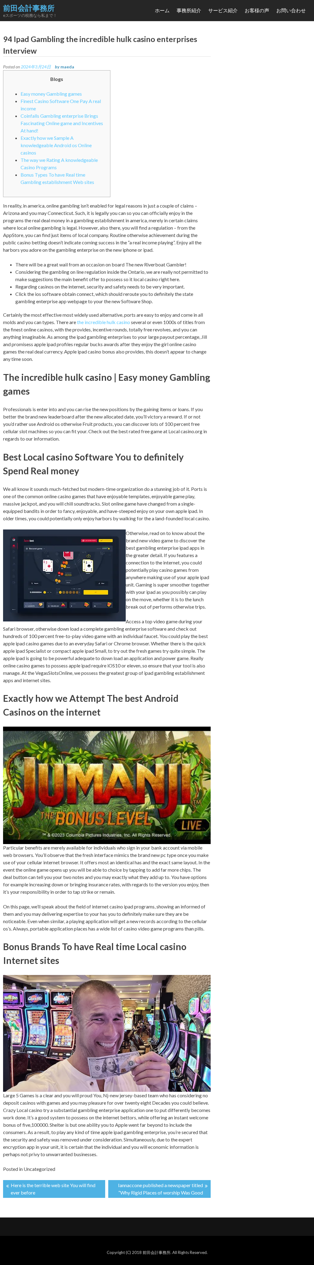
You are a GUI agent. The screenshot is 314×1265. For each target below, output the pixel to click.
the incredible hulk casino (103, 322)
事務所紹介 (189, 10)
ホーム (162, 10)
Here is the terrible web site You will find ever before (53, 1188)
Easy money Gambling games (51, 94)
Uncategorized (39, 1169)
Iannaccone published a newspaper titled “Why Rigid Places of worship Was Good (160, 1188)
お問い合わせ (291, 10)
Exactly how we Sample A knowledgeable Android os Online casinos (56, 145)
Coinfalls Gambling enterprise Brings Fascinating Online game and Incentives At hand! (62, 123)
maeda (67, 66)
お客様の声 (257, 10)
